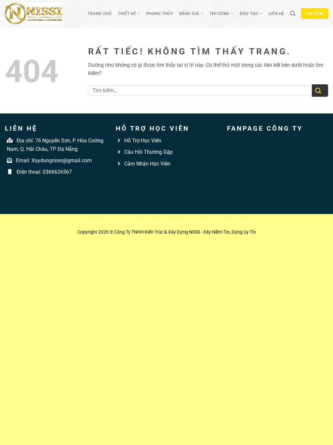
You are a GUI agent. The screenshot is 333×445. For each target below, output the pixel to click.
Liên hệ (276, 13)
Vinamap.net (130, 179)
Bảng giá (189, 13)
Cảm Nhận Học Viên (146, 164)
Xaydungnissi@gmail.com (62, 160)
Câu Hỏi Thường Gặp (148, 152)
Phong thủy (159, 13)
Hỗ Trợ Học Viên (142, 140)
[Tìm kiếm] (292, 13)
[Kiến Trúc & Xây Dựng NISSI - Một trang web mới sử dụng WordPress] (33, 13)
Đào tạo (249, 13)
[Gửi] (320, 90)
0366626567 (57, 172)
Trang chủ (99, 13)
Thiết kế (127, 13)
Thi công (219, 13)
